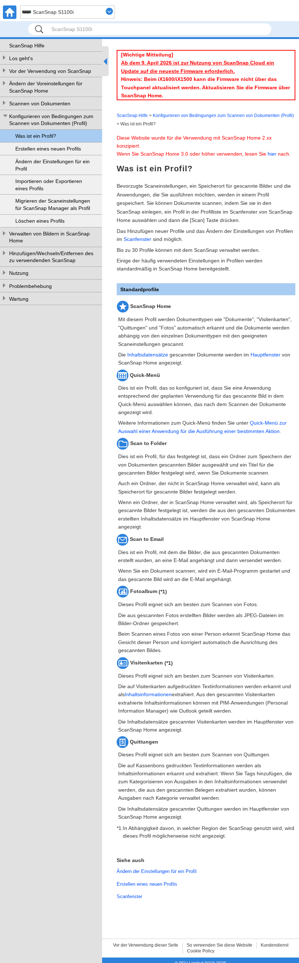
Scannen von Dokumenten (39, 103)
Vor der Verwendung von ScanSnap (50, 71)
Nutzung (18, 273)
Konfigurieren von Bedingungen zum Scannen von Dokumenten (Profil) (51, 119)
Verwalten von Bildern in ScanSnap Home (49, 237)
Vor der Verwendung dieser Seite (145, 945)
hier (272, 154)
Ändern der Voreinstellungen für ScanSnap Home (45, 87)
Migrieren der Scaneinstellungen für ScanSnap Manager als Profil (52, 204)
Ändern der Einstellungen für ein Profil (52, 165)
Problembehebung (30, 286)
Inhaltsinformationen (148, 694)
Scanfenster (137, 239)
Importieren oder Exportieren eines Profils (48, 184)
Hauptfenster (265, 355)
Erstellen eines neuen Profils (48, 149)
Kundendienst (274, 945)
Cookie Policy (200, 951)
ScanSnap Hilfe (26, 45)
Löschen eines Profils (40, 221)
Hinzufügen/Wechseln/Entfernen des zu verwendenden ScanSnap (51, 257)
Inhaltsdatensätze (147, 355)
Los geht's (21, 58)
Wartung (18, 299)
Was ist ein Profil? (35, 136)
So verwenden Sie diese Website (219, 945)
